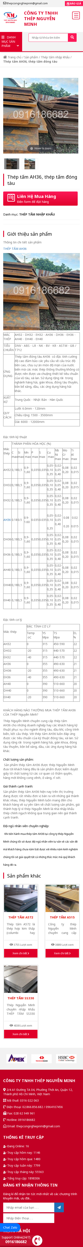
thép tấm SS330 (20, 998)
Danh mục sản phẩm (8, 41)
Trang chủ (14, 57)
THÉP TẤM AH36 (15, 249)
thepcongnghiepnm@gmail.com (27, 3)
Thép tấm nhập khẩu (55, 57)
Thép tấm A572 (20, 917)
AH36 (7, 520)
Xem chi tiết (20, 953)
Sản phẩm (31, 57)
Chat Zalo (10, 1227)
